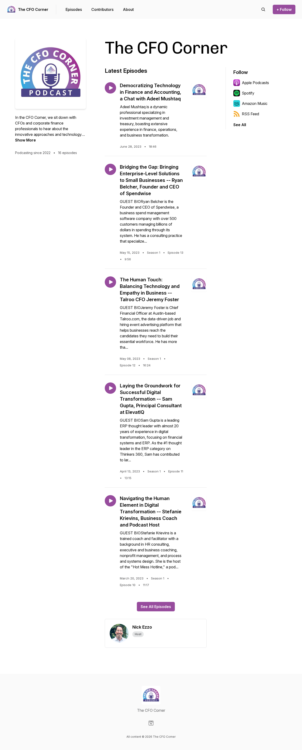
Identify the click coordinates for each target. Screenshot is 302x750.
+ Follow (284, 9)
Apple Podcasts (255, 82)
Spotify (248, 93)
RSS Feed (250, 113)
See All (239, 124)
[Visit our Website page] (151, 723)
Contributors (102, 9)
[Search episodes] (263, 9)
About (128, 9)
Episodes (74, 9)
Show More (25, 140)
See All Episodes (156, 606)
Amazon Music (255, 103)
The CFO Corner (33, 9)
